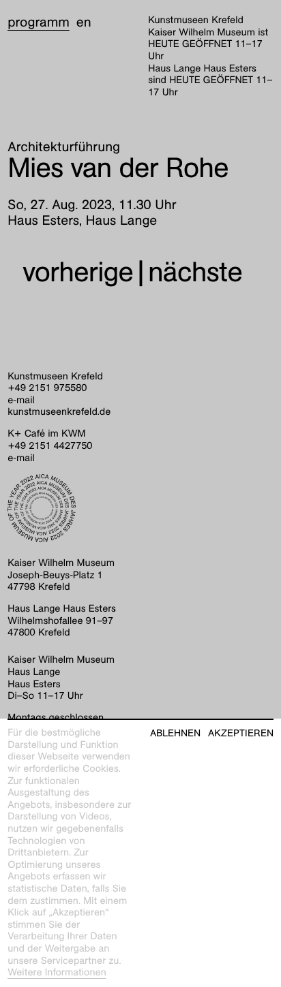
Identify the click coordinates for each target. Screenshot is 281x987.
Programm (39, 22)
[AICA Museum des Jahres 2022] (140, 508)
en (83, 22)
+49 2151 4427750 (50, 446)
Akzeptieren (240, 733)
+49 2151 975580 (47, 388)
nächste (195, 272)
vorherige (78, 272)
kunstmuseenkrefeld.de (59, 412)
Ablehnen (175, 733)
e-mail (21, 400)
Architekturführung (64, 147)
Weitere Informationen (57, 973)
